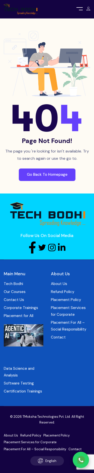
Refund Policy (62, 291)
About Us (59, 283)
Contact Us (14, 299)
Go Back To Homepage (47, 174)
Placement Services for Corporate (68, 311)
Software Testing (19, 383)
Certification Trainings (23, 391)
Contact (58, 337)
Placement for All (18, 315)
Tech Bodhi (13, 283)
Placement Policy (66, 299)
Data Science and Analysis (19, 372)
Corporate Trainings (21, 307)
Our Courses (15, 291)
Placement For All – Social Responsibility (68, 326)
